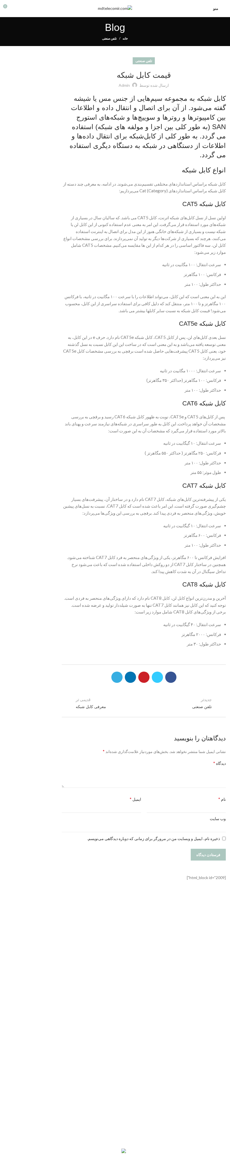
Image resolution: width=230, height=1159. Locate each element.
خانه (125, 38)
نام (222, 799)
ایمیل (135, 799)
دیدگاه (219, 763)
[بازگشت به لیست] (144, 703)
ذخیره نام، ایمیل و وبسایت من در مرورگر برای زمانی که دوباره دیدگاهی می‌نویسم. (153, 838)
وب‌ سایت (218, 818)
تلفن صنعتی (109, 38)
